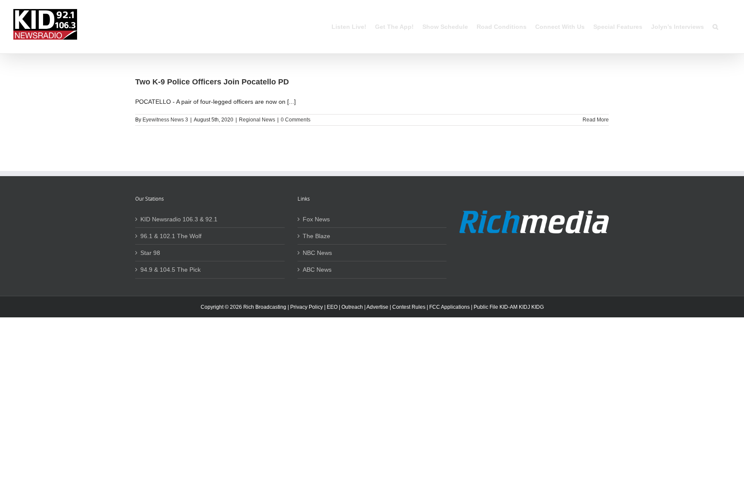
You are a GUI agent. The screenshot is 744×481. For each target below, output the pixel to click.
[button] (715, 27)
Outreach (352, 307)
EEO (332, 307)
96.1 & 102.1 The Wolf (171, 236)
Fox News (316, 219)
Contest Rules (408, 307)
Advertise (377, 307)
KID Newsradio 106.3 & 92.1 (178, 219)
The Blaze (316, 236)
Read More (596, 120)
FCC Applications (449, 307)
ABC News (317, 269)
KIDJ (524, 307)
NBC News (317, 252)
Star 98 (150, 252)
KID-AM (508, 307)
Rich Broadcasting (264, 307)
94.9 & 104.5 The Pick (170, 269)
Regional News (257, 120)
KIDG (537, 307)
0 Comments (295, 120)
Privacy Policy (306, 307)
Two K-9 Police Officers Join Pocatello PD (212, 82)
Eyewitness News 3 (165, 120)
